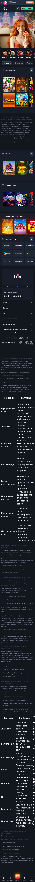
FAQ (4, 313)
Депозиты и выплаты (10, 319)
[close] (2, 3)
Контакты (6, 308)
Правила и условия (9, 324)
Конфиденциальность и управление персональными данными (15, 331)
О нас (5, 302)
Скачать (29, 2)
